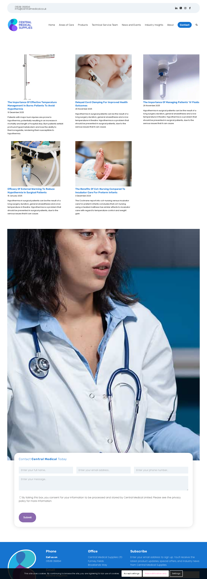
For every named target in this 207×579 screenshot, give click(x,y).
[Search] (197, 25)
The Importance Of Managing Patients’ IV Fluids (171, 102)
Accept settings (132, 573)
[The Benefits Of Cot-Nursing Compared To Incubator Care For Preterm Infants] (103, 163)
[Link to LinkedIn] (176, 8)
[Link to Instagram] (185, 8)
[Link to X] (181, 8)
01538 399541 (22, 7)
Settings (176, 573)
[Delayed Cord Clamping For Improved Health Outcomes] (103, 77)
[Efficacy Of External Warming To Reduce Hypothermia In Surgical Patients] (36, 163)
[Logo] (20, 25)
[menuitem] (52, 25)
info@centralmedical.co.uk (30, 9)
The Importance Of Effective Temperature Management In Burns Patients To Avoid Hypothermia (32, 105)
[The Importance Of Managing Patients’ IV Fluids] (171, 77)
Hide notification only (156, 573)
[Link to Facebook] (190, 8)
